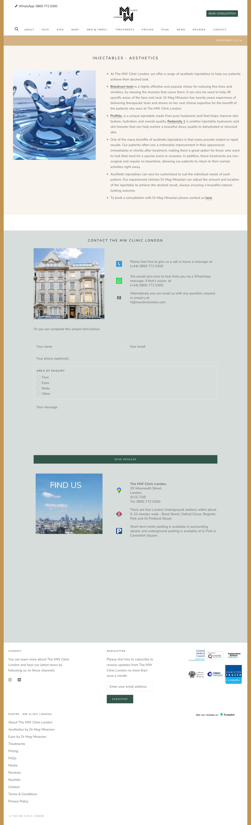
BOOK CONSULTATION (222, 13)
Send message (125, 459)
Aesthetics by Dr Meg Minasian (31, 729)
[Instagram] (10, 679)
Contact (220, 29)
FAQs (165, 29)
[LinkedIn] (19, 679)
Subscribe (120, 699)
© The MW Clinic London (26, 816)
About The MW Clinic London (30, 722)
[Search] (17, 29)
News (181, 29)
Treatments (125, 29)
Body (75, 29)
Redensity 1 (176, 121)
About (29, 29)
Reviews (199, 29)
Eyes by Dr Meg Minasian (27, 736)
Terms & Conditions (22, 794)
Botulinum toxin (122, 86)
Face (45, 29)
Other (46, 393)
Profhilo (116, 116)
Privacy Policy (18, 801)
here (208, 198)
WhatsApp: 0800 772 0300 (37, 6)
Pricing (148, 29)
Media (12, 765)
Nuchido (14, 779)
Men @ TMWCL (97, 29)
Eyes (60, 29)
